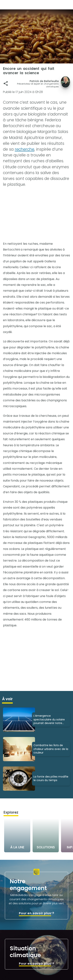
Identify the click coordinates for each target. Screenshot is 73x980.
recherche (24, 149)
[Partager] (5, 83)
